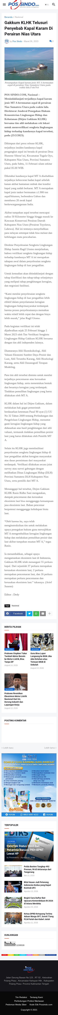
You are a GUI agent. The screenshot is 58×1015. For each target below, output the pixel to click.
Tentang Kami (36, 997)
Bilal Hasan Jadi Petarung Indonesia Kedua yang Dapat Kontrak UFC (37, 885)
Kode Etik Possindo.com (41, 1004)
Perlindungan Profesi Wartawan (29, 1001)
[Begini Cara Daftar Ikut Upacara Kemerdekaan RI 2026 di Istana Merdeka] (13, 902)
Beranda (8, 17)
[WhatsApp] (36, 613)
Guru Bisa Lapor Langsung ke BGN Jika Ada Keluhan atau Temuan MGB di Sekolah (41, 659)
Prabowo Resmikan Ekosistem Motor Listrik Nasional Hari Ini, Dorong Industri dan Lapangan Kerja (15, 699)
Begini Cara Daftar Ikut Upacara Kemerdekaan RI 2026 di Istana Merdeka (38, 901)
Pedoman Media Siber (16, 1004)
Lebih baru (8, 748)
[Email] (43, 613)
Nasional (19, 17)
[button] (4, 4)
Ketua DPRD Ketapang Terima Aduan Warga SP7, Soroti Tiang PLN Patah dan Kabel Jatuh (39, 917)
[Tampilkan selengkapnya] (49, 613)
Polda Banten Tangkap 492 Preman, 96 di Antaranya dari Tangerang (37, 869)
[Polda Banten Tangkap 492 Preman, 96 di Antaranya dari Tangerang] (13, 871)
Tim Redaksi (21, 997)
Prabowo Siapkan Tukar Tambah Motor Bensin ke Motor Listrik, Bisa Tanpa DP (15, 657)
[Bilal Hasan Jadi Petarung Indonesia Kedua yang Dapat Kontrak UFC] (13, 887)
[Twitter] (29, 613)
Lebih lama (49, 748)
